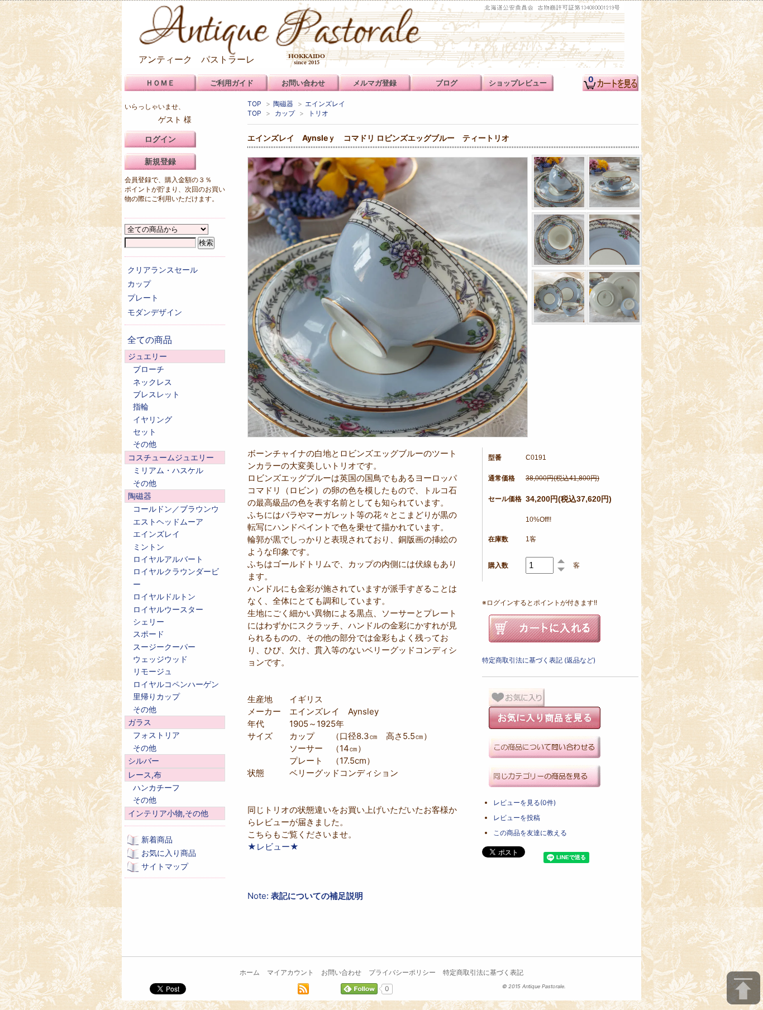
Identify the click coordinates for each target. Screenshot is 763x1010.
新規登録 (160, 161)
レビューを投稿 (516, 817)
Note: (305, 895)
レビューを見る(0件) (524, 802)
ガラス (139, 722)
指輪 (141, 406)
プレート (143, 297)
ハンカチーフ (156, 787)
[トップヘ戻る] (743, 987)
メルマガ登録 (375, 82)
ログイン (160, 139)
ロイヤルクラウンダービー (176, 577)
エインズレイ (325, 103)
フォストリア (156, 735)
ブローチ (148, 369)
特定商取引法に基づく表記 (483, 972)
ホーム (250, 972)
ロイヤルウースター (168, 609)
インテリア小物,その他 (168, 813)
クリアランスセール (162, 269)
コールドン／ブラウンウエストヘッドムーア (176, 515)
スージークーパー (164, 646)
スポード (148, 634)
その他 (144, 444)
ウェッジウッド (160, 659)
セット (144, 431)
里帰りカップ (156, 696)
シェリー (148, 621)
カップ (285, 113)
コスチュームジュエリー (171, 457)
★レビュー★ (273, 846)
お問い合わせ (341, 972)
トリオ (318, 113)
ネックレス (152, 382)
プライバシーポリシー (402, 972)
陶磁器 (283, 103)
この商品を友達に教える (530, 832)
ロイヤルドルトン (164, 596)
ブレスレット (156, 394)
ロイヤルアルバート (168, 559)
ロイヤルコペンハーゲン (176, 684)
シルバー (143, 760)
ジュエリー (147, 356)
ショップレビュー (518, 82)
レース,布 (144, 774)
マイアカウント (290, 972)
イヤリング (152, 419)
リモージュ (152, 671)
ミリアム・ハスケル (168, 470)
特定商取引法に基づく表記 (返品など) (538, 660)
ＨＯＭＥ (160, 82)
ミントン (148, 546)
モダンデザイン (154, 312)
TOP (254, 103)
